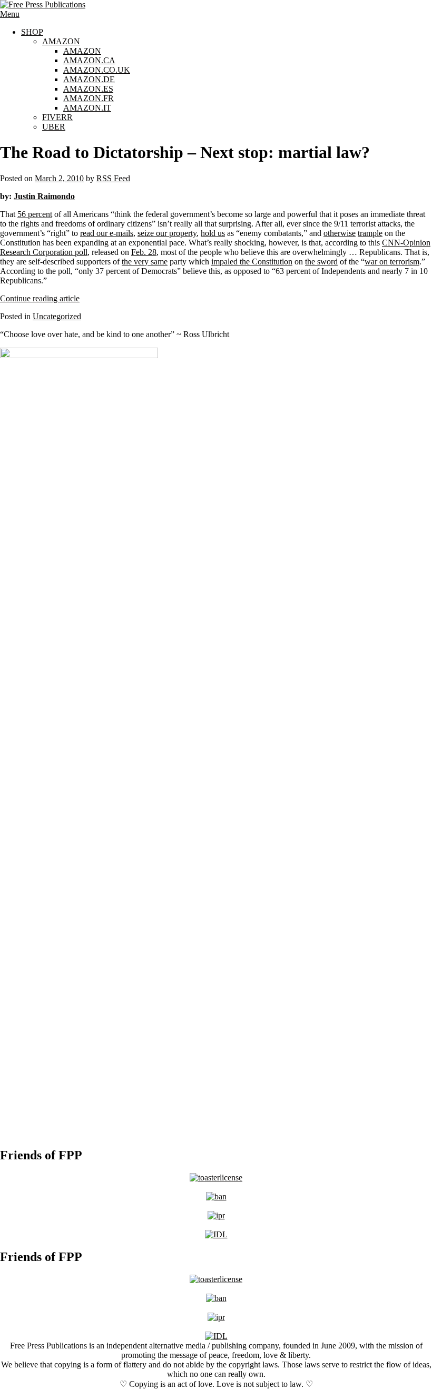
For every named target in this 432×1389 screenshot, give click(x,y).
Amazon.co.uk (96, 69)
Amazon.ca (89, 60)
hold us (213, 233)
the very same (145, 261)
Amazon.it (87, 107)
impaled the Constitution (251, 261)
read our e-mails (106, 233)
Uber (53, 126)
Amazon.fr (88, 98)
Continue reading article (40, 298)
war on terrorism (392, 261)
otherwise (339, 233)
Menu (9, 13)
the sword (321, 261)
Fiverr (57, 117)
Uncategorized (57, 316)
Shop (32, 31)
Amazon (61, 41)
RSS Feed (113, 178)
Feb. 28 (143, 252)
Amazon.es (88, 88)
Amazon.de (89, 79)
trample (370, 233)
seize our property (167, 233)
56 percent (34, 214)
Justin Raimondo (44, 196)
